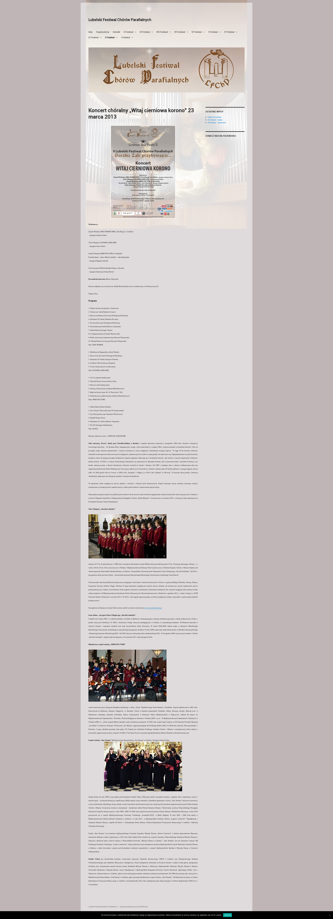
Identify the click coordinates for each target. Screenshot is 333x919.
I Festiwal (125, 37)
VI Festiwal (197, 32)
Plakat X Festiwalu (214, 117)
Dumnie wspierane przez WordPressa (134, 906)
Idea (90, 32)
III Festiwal (93, 37)
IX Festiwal (145, 32)
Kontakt (116, 32)
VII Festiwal (179, 32)
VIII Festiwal (162, 32)
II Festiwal (110, 37)
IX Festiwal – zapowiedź (217, 122)
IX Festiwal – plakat (215, 120)
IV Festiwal (229, 32)
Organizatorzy (102, 32)
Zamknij (227, 915)
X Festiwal (128, 32)
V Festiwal (213, 32)
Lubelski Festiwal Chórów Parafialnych (119, 19)
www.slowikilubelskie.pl (153, 608)
